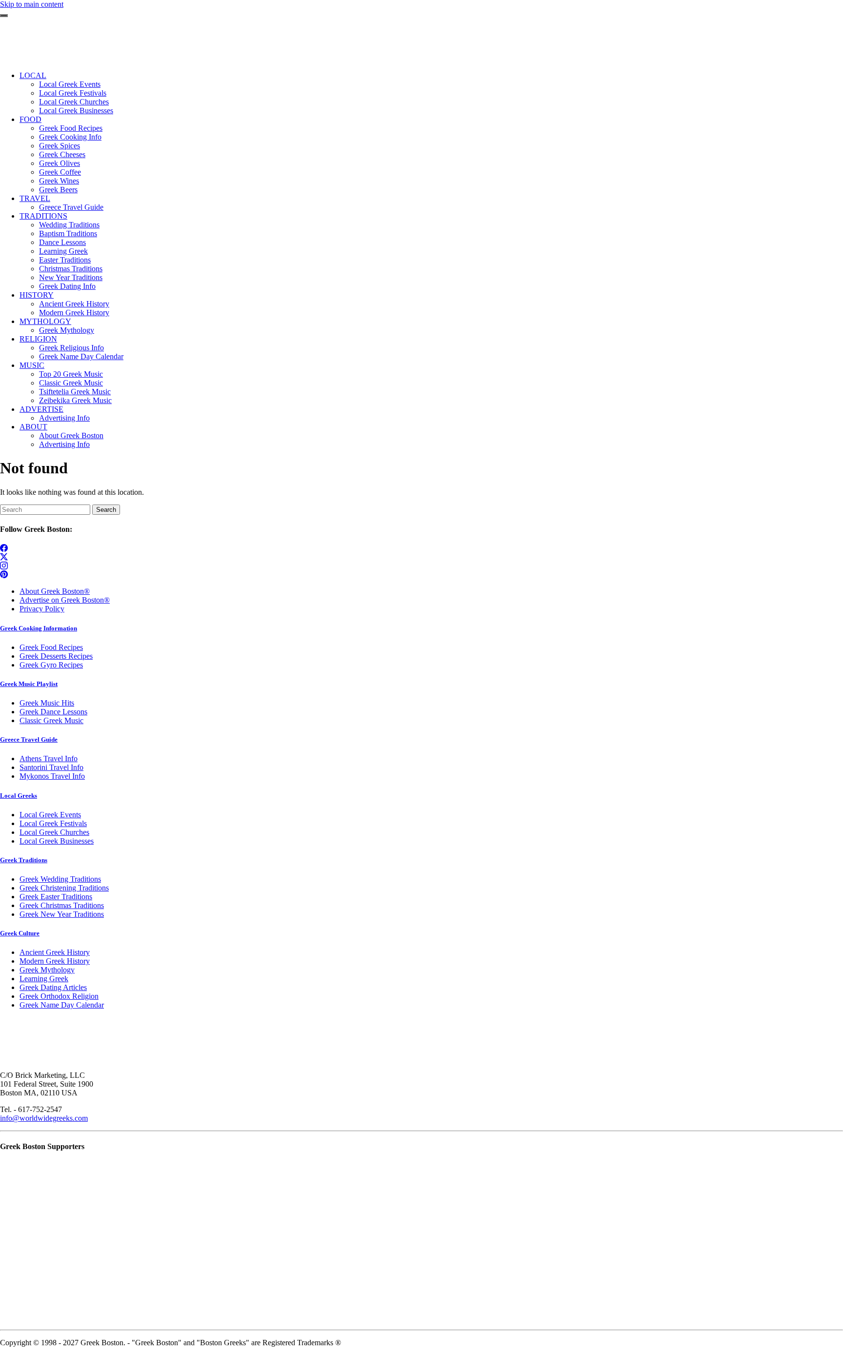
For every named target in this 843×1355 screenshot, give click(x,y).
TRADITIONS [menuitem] (43, 216)
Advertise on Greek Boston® (65, 600)
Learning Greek (44, 978)
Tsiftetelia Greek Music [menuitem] (75, 391)
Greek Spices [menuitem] (59, 146)
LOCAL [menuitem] (33, 75)
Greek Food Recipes (51, 647)
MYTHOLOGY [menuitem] (45, 321)
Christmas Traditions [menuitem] (70, 268)
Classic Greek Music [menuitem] (71, 383)
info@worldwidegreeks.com (44, 1118)
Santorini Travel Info (51, 767)
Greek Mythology (47, 970)
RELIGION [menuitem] (38, 339)
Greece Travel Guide (29, 739)
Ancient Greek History (55, 952)
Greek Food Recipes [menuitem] (70, 128)
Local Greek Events (50, 814)
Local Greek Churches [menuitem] (74, 102)
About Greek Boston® (55, 591)
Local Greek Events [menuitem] (69, 84)
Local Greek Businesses (57, 841)
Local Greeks (18, 795)
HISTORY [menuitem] (37, 295)
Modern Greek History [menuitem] (74, 312)
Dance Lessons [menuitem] (62, 242)
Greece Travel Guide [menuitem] (71, 207)
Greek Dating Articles (53, 987)
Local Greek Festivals (53, 823)
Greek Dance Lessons (53, 712)
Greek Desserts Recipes (56, 656)
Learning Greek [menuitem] (63, 251)
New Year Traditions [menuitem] (70, 277)
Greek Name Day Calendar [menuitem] (81, 356)
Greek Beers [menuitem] (58, 189)
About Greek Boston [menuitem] (71, 435)
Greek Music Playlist (29, 684)
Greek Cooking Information (38, 628)
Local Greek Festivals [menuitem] (72, 93)
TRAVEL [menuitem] (35, 198)
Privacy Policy (42, 609)
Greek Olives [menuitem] (59, 163)
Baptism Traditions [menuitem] (68, 233)
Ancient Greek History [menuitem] (74, 304)
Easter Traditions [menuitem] (65, 260)
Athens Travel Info (49, 758)
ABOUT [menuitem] (33, 427)
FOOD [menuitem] (30, 119)
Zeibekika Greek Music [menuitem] (75, 400)
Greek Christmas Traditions (62, 905)
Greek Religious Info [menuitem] (71, 348)
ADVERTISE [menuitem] (41, 409)
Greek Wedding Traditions (60, 879)
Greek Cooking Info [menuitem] (70, 137)
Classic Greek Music (51, 720)
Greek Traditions (23, 860)
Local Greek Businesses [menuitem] (76, 110)
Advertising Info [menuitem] (64, 418)
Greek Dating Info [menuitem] (67, 286)
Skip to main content (31, 4)
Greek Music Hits (47, 703)
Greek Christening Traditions (64, 888)
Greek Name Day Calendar (62, 1005)
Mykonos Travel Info (52, 776)
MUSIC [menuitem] (32, 365)
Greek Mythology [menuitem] (66, 330)
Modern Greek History (55, 961)
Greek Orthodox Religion (59, 996)
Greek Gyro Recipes (51, 665)
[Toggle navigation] (4, 15)
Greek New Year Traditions (62, 914)
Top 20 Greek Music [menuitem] (71, 374)
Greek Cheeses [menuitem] (62, 154)
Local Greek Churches (54, 832)
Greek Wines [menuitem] (59, 181)
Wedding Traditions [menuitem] (69, 225)
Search (106, 509)
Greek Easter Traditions (56, 896)
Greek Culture (20, 933)
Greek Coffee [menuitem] (60, 172)
